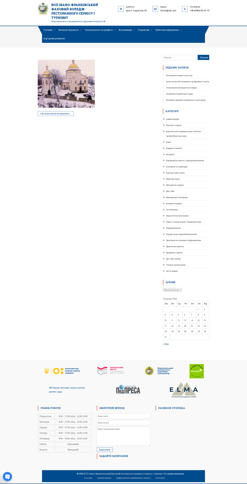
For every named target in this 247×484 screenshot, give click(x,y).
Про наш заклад (173, 259)
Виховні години (173, 125)
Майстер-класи (173, 179)
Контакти (160, 478)
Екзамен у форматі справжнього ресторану (186, 100)
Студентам (144, 30)
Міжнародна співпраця (177, 197)
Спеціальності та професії (99, 30)
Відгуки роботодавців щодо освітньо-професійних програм (184, 133)
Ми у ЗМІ (170, 191)
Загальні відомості (68, 30)
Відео (168, 142)
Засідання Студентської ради (179, 94)
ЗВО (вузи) (54, 387)
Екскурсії (170, 154)
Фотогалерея (172, 271)
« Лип (166, 344)
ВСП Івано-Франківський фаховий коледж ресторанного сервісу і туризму (74, 11)
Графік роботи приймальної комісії (133, 478)
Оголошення (172, 209)
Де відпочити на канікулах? (56, 113)
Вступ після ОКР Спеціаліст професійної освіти (187, 81)
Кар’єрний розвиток (54, 38)
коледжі (64, 387)
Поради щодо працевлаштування (181, 234)
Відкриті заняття (174, 148)
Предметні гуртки (174, 252)
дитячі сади (55, 391)
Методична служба (175, 185)
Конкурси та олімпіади (176, 166)
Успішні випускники (176, 265)
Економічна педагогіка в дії (179, 75)
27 (185, 331)
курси (73, 387)
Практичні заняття (175, 246)
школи (81, 387)
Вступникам (125, 30)
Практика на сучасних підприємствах (183, 240)
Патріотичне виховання (177, 216)
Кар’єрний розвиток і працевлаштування (185, 160)
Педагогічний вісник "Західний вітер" (184, 222)
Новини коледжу (174, 203)
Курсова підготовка (175, 173)
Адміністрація (172, 119)
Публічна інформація (167, 30)
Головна (48, 30)
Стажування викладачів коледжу (181, 88)
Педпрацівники (173, 228)
